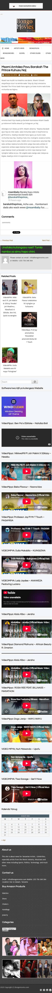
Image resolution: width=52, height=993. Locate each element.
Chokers (5, 904)
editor (35, 75)
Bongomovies (8, 53)
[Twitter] (44, 990)
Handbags (6, 910)
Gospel (22, 53)
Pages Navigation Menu (27, 6)
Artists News (19, 48)
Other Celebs (35, 53)
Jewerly (5, 915)
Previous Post (6, 240)
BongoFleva (34, 48)
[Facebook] (47, 990)
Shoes (4, 899)
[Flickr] (50, 990)
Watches (5, 893)
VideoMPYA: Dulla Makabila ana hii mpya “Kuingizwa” (10, 368)
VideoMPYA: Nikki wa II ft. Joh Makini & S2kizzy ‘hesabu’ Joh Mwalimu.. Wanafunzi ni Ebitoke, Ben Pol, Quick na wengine (10, 306)
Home (7, 48)
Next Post (47, 240)
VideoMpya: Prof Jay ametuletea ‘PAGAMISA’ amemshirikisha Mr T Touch (29, 336)
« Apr (4, 840)
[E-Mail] (41, 990)
